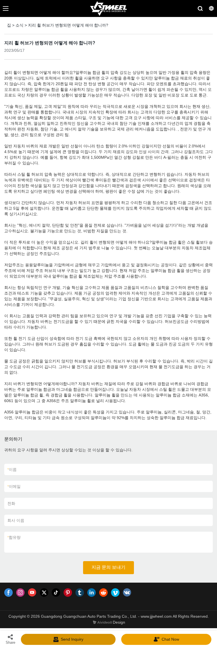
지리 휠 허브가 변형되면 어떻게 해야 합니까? (68, 25)
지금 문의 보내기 (108, 567)
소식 (19, 25)
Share (10, 642)
